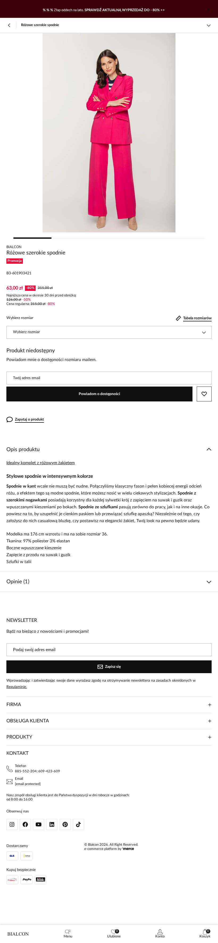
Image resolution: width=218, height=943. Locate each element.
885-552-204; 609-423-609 (37, 771)
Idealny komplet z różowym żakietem (40, 463)
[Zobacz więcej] (209, 25)
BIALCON (14, 247)
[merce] (128, 849)
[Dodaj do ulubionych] (204, 394)
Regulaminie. (16, 687)
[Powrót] (9, 25)
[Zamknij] (208, 9)
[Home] (18, 934)
